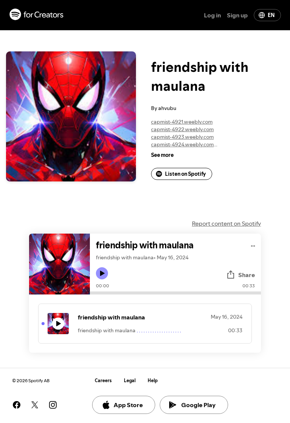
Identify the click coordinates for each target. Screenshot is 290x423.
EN (271, 15)
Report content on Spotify (226, 223)
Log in (212, 15)
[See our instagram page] (52, 404)
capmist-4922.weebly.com (182, 129)
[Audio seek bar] (175, 292)
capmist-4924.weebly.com (182, 144)
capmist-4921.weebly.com (182, 122)
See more (162, 155)
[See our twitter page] (34, 404)
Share (246, 275)
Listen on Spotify (185, 174)
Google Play (198, 405)
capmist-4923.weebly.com (182, 137)
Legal (130, 380)
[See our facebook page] (16, 404)
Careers (103, 380)
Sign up (237, 15)
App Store (128, 405)
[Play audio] (253, 245)
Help (153, 380)
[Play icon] (102, 273)
